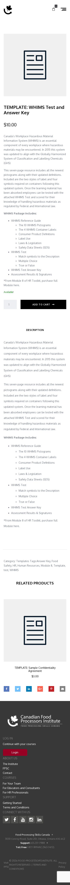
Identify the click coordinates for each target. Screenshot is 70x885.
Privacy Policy (62, 864)
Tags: (33, 561)
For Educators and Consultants (21, 788)
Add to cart (41, 304)
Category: (9, 561)
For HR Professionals (15, 792)
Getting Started (12, 802)
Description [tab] (35, 329)
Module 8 (46, 565)
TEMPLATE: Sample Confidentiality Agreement (35, 669)
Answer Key (43, 561)
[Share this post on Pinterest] (51, 689)
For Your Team (12, 783)
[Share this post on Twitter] (18, 689)
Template (59, 565)
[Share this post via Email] (62, 689)
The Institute (10, 763)
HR (14, 565)
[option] (35, 643)
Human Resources (29, 565)
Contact (7, 772)
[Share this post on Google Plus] (40, 689)
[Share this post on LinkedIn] (29, 689)
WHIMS (14, 570)
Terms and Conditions (16, 807)
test (6, 570)
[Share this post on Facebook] (6, 689)
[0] (53, 9)
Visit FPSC (6, 864)
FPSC (6, 768)
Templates (22, 561)
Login (15, 752)
